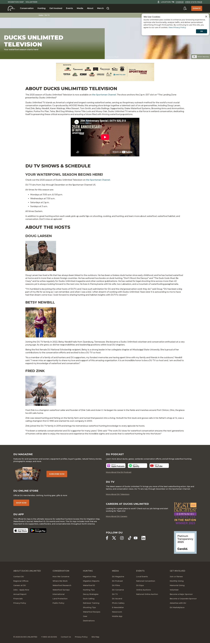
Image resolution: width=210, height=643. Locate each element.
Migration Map (16, 2)
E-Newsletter (118, 607)
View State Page (193, 2)
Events (69, 8)
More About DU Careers (116, 516)
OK (201, 31)
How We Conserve (61, 576)
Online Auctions (143, 590)
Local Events (142, 576)
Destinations (89, 621)
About (90, 8)
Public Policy (58, 603)
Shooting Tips (89, 607)
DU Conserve (118, 590)
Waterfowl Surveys (61, 590)
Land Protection (60, 599)
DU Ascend (117, 599)
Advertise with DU (178, 603)
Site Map (95, 637)
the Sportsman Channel (104, 95)
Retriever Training (91, 603)
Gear (85, 616)
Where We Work (60, 581)
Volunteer (31, 2)
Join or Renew (176, 576)
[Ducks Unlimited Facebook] (107, 538)
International (58, 594)
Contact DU (18, 576)
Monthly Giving (177, 581)
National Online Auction (147, 594)
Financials (18, 599)
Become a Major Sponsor (181, 594)
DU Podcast (117, 581)
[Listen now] (116, 465)
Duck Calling (88, 599)
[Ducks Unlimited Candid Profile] (185, 542)
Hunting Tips (89, 590)
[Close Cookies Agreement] (206, 16)
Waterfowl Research (62, 585)
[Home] (11, 8)
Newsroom (117, 612)
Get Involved (55, 8)
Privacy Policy (19, 603)
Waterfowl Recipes (91, 612)
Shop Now (21, 503)
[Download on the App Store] (20, 530)
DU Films (116, 585)
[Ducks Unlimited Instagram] (122, 538)
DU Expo (140, 585)
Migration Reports (91, 581)
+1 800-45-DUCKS (49, 637)
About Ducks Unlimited (27, 571)
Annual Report (19, 594)
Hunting (41, 8)
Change (180, 2)
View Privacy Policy (177, 27)
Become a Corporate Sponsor (183, 599)
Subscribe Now (56, 474)
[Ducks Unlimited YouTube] (136, 538)
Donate (197, 8)
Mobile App (117, 616)
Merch (100, 8)
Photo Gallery (118, 603)
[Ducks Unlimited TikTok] (130, 538)
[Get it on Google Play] (38, 530)
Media (80, 8)
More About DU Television (117, 494)
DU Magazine (118, 576)
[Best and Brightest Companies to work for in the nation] (185, 513)
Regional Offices (20, 581)
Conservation (27, 8)
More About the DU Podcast (118, 472)
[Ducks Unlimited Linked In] (143, 538)
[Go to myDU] (185, 8)
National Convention (145, 581)
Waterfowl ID (89, 585)
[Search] (108, 8)
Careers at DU (19, 585)
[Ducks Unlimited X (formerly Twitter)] (114, 538)
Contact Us (66, 637)
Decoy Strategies (90, 594)
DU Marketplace (177, 607)
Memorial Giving (177, 585)
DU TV (47, 15)
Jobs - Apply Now (21, 590)
